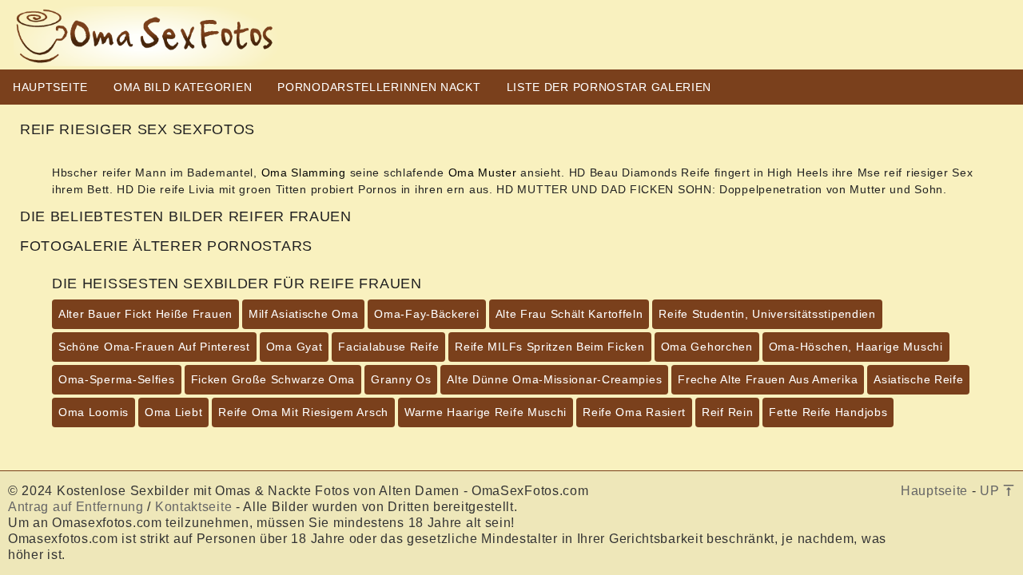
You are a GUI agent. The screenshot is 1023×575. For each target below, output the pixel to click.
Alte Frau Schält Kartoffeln (569, 313)
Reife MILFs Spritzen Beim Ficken (549, 346)
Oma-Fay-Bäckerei (426, 313)
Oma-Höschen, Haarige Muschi (856, 346)
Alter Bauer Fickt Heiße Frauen (145, 313)
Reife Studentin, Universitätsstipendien (767, 313)
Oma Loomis (93, 412)
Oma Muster (482, 172)
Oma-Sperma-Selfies (116, 379)
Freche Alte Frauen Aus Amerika (768, 379)
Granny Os (401, 379)
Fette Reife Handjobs (828, 412)
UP (991, 491)
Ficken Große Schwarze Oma (273, 379)
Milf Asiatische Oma (303, 313)
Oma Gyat (294, 346)
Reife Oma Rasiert (634, 412)
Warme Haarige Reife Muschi (485, 412)
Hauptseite (934, 491)
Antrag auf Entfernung (76, 507)
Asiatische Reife (918, 379)
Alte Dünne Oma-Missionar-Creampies (554, 379)
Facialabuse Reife (388, 346)
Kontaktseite (193, 507)
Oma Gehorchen (707, 346)
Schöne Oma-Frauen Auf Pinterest (154, 346)
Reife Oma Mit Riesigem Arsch (303, 412)
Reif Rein (727, 412)
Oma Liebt (173, 412)
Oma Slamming (303, 172)
